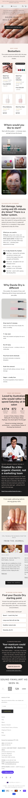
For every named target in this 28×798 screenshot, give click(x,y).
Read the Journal (14, 582)
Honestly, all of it (8, 630)
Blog (3, 732)
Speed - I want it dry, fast (10, 615)
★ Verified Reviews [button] (26, 400)
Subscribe (7, 711)
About (3, 722)
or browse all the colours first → (14, 670)
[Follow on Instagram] (6, 777)
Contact (3, 735)
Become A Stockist (6, 725)
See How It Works (14, 32)
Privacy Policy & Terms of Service (10, 727)
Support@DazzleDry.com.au (12, 762)
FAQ (3, 719)
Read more (4, 573)
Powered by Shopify (17, 787)
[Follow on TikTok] (10, 777)
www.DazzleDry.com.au (10, 764)
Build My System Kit (14, 27)
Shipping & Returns (6, 730)
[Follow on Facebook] (2, 777)
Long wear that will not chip (11, 620)
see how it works (16, 527)
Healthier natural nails (9, 625)
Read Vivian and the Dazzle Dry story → (12, 491)
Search (3, 717)
